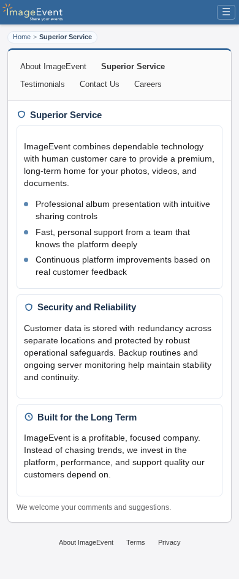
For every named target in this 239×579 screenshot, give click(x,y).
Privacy (169, 542)
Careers (148, 84)
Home (22, 36)
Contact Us (100, 84)
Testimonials (42, 84)
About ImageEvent (53, 66)
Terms (135, 542)
